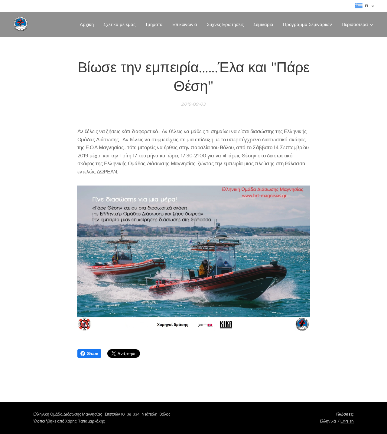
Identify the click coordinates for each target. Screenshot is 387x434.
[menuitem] (88, 24)
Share (92, 353)
